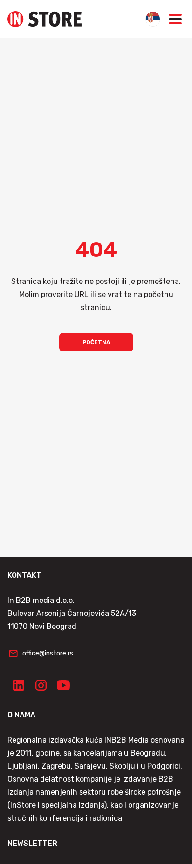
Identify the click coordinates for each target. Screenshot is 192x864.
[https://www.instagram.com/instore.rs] (41, 685)
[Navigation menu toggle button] (175, 19)
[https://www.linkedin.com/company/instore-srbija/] (18, 685)
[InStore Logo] (44, 19)
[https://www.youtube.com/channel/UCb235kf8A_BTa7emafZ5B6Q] (63, 685)
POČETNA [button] (96, 342)
